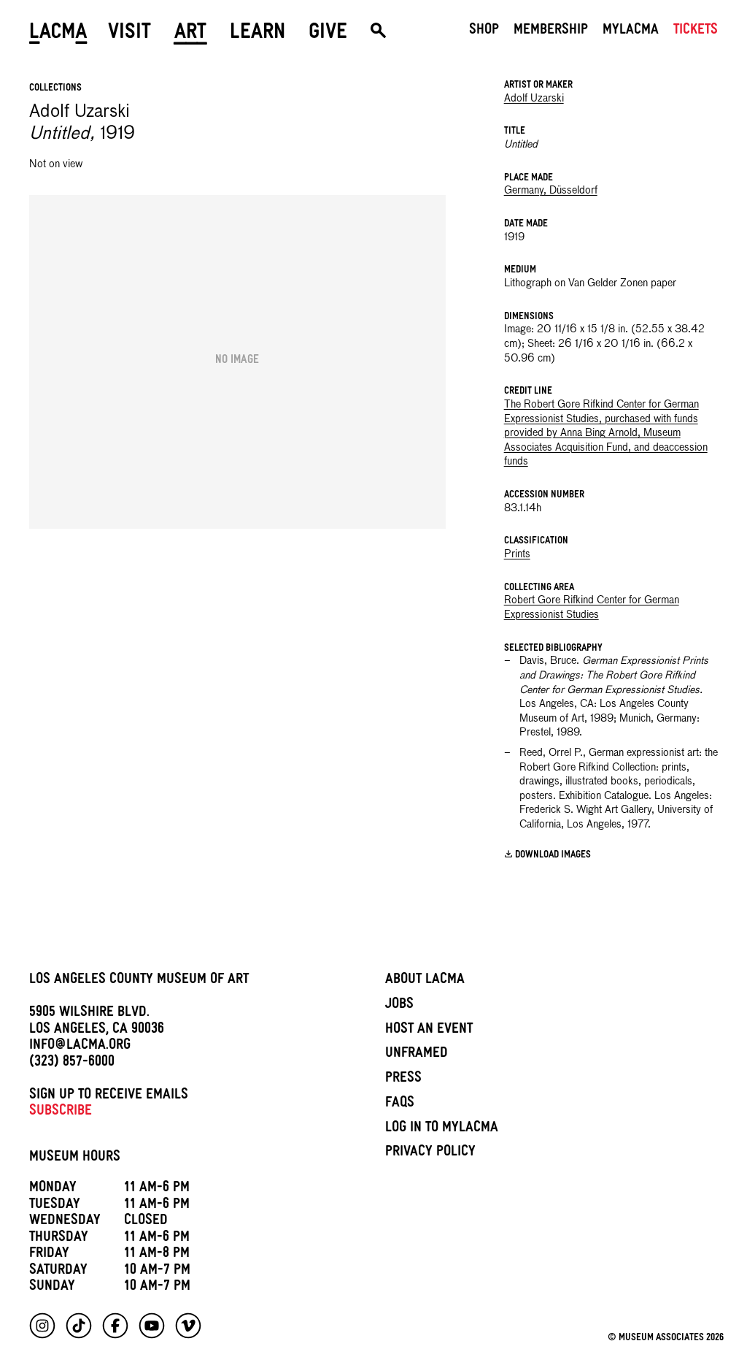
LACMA (58, 34)
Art (190, 34)
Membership (551, 31)
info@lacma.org (80, 1047)
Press (403, 1079)
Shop (484, 31)
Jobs (399, 1006)
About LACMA (425, 981)
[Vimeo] (188, 1325)
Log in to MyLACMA (441, 1129)
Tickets (695, 31)
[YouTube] (152, 1325)
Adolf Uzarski (534, 98)
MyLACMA (631, 31)
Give (328, 34)
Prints (517, 554)
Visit (129, 34)
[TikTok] (79, 1325)
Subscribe (60, 1112)
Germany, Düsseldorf (550, 191)
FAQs (399, 1104)
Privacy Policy (430, 1153)
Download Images (553, 855)
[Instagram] (42, 1325)
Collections (55, 88)
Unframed (416, 1055)
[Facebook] (115, 1325)
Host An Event (429, 1031)
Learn (257, 34)
